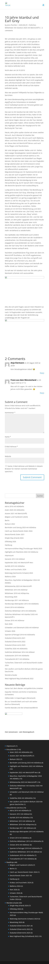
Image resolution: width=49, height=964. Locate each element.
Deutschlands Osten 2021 (14, 534)
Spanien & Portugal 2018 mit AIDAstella (20, 635)
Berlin (7, 520)
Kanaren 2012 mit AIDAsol (15, 559)
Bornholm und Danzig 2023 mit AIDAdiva (20, 527)
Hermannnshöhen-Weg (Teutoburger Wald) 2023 (23, 548)
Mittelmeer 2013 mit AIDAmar (16, 590)
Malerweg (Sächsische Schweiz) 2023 (19, 573)
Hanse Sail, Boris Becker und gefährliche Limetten (24, 688)
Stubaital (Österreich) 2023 (15, 645)
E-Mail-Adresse (11, 446)
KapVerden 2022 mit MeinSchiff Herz (19, 562)
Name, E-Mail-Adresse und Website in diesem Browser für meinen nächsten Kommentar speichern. (24, 469)
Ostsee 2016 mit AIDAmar (14, 620)
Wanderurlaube (11, 675)
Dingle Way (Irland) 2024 (14, 538)
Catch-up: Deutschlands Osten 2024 (18, 531)
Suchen (40, 496)
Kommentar (10, 413)
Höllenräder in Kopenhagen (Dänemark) (20, 698)
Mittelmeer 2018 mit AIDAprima (17, 593)
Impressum (9, 555)
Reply (42, 373)
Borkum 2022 (10, 524)
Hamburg (8, 545)
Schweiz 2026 (10, 631)
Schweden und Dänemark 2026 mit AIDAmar (22, 627)
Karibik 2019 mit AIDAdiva (15, 566)
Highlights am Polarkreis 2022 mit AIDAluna (21, 552)
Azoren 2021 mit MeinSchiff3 (16, 513)
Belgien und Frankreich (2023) (16, 517)
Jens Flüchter (12, 25)
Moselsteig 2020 (11, 597)
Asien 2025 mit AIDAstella (14, 510)
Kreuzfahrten (11, 749)
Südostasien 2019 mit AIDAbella (17, 655)
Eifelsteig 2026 (10, 541)
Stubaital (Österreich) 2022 (15, 641)
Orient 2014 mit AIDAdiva (14, 607)
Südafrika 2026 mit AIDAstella (16, 649)
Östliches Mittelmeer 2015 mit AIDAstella (20, 611)
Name (8, 437)
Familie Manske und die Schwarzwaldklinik (21, 708)
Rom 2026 (8, 624)
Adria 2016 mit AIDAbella (14, 506)
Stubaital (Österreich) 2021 (15, 638)
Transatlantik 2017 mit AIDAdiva (17, 659)
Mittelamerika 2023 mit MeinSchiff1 (18, 586)
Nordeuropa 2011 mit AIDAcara (17, 600)
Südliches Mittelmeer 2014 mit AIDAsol (20, 652)
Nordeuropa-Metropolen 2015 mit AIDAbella (22, 604)
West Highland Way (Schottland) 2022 (19, 678)
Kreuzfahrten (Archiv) (14, 808)
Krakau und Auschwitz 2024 (15, 569)
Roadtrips (10, 862)
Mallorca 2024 (10, 576)
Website (8, 456)
